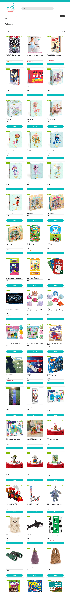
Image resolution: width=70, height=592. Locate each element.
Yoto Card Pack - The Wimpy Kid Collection (55, 277)
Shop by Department (25, 16)
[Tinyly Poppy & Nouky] (14, 139)
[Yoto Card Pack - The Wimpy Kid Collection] (55, 266)
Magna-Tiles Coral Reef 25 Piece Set (13, 439)
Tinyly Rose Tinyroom (51, 119)
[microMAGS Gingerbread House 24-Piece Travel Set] (35, 428)
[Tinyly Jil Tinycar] (14, 108)
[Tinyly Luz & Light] (55, 139)
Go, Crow (7, 375)
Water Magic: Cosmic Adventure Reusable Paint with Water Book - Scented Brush (14, 278)
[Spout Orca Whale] (35, 524)
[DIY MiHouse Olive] (14, 233)
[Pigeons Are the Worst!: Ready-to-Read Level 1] (14, 44)
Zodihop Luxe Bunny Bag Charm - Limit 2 (54, 504)
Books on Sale (49, 16)
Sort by (6, 31)
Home (6, 16)
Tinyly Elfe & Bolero (30, 182)
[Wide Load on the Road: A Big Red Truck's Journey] (55, 332)
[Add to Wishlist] (22, 36)
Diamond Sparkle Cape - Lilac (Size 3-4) (13, 407)
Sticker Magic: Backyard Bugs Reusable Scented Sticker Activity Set (34, 245)
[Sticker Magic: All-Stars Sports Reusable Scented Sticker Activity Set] (55, 233)
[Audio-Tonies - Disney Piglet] (55, 428)
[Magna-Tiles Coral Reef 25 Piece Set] (14, 428)
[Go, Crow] (14, 364)
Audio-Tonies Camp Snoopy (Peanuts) (13, 472)
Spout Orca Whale (30, 535)
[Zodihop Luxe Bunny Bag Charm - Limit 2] (55, 493)
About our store (62, 0)
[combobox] (37, 8)
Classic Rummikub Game (31, 375)
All (7, 18)
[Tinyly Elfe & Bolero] (35, 171)
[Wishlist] (62, 8)
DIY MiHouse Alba (30, 213)
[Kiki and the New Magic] (14, 77)
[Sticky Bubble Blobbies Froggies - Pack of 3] (35, 332)
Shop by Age (34, 16)
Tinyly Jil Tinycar (9, 119)
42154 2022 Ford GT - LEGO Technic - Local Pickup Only (14, 310)
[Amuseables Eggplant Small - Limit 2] (35, 556)
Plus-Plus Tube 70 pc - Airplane (32, 504)
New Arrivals (10, 16)
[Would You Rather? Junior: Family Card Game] (35, 77)
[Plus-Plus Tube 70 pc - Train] (14, 493)
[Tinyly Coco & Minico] (14, 202)
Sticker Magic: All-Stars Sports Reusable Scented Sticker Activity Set (54, 245)
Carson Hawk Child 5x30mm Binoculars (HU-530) (14, 568)
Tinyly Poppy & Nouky (10, 150)
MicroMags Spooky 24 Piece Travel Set (34, 407)
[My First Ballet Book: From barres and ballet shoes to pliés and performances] (35, 44)
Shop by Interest (42, 16)
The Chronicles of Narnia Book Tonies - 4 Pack (54, 473)
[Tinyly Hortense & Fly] (35, 139)
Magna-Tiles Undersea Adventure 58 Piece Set (55, 408)
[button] (64, 8)
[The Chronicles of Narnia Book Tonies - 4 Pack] (55, 460)
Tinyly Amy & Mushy (30, 119)
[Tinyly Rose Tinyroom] (55, 108)
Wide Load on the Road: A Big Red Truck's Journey (54, 344)
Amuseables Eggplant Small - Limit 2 (33, 567)
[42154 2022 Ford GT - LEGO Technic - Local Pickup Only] (14, 298)
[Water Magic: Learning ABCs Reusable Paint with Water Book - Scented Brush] (35, 266)
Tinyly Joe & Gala (9, 182)
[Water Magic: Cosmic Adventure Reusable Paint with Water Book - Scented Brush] (14, 266)
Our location (55, 0)
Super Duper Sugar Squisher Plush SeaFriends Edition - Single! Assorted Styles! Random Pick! (55, 310)
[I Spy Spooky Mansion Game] (55, 364)
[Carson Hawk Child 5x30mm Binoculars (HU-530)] (14, 556)
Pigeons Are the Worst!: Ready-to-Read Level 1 (13, 56)
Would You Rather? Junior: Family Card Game (35, 88)
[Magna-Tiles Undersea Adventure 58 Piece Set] (55, 396)
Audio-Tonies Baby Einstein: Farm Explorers (35, 472)
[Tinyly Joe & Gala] (14, 171)
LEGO (19, 16)
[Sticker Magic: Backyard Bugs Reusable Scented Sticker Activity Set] (35, 233)
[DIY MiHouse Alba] (35, 202)
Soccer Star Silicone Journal (52, 535)
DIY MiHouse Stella (50, 213)
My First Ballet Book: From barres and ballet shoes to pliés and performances (35, 56)
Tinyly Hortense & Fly (31, 150)
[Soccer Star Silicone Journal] (55, 524)
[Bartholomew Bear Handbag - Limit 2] (55, 556)
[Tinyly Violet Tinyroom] (55, 77)
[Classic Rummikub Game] (35, 364)
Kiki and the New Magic (10, 88)
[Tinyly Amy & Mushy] (35, 108)
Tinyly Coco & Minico (10, 213)
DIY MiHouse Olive (9, 244)
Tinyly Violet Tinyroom (51, 88)
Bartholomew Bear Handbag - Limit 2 (54, 567)
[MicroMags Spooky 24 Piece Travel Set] (35, 396)
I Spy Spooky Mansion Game (52, 375)
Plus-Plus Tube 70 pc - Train (11, 504)
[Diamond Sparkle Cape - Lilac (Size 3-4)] (14, 396)
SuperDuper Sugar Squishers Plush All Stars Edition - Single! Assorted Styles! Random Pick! (35, 310)
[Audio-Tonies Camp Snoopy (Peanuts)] (14, 460)
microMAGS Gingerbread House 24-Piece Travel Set (34, 440)
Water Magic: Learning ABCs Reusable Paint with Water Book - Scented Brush (35, 278)
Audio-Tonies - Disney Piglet (52, 439)
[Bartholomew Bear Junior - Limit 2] (14, 524)
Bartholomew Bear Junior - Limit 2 (12, 535)
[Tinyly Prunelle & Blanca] (55, 171)
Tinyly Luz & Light (50, 150)
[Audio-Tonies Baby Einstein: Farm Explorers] (35, 460)
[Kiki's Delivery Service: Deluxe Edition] (55, 44)
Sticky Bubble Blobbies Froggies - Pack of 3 (35, 343)
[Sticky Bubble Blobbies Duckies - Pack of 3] (14, 332)
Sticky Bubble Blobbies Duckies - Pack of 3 (14, 343)
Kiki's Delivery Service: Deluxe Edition (54, 55)
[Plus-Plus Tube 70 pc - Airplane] (35, 493)
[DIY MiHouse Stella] (55, 202)
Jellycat (15, 16)
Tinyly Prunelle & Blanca (51, 182)
